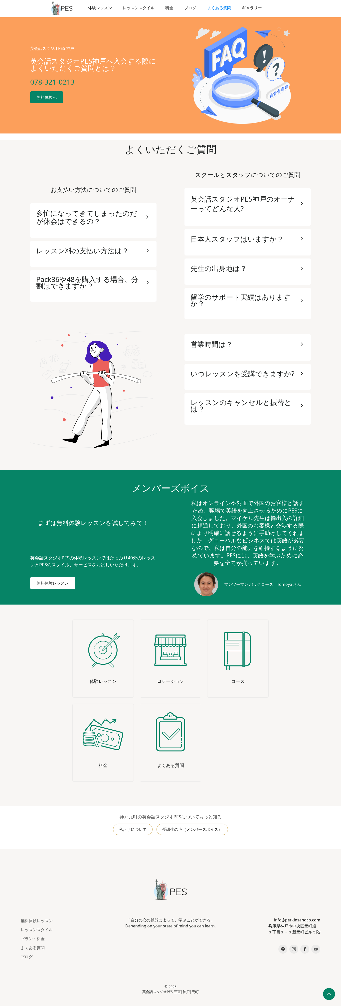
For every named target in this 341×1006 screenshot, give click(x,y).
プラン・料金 (33, 938)
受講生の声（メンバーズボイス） (192, 829)
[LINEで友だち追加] (282, 949)
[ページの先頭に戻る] (329, 994)
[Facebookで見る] (304, 949)
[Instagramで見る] (293, 949)
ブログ (27, 956)
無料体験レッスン (37, 920)
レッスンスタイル (37, 929)
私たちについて (133, 829)
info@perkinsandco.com (297, 920)
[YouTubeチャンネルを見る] (315, 949)
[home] (61, 7)
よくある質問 (33, 947)
